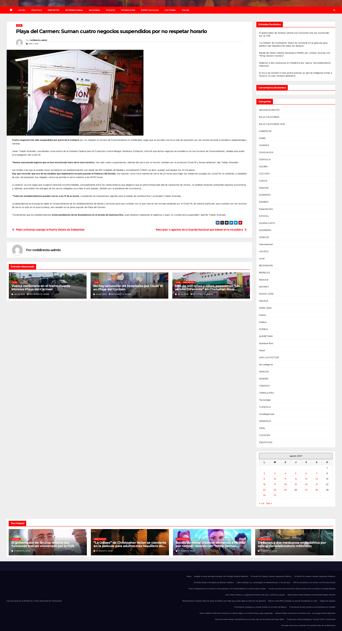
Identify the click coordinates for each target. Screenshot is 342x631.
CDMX (262, 138)
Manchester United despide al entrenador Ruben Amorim (311, 595)
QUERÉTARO (266, 336)
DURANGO (265, 194)
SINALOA (264, 371)
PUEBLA (263, 329)
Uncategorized (266, 414)
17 (275, 484)
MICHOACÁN (266, 265)
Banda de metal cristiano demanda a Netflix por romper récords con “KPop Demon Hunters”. (210, 546)
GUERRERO (265, 230)
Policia (110, 10)
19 (296, 484)
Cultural (170, 10)
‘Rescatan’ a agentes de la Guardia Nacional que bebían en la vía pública (199, 229)
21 (317, 484)
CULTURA (264, 173)
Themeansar (56, 601)
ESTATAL (264, 216)
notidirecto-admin (38, 40)
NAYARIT (264, 286)
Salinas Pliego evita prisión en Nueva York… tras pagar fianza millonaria (305, 613)
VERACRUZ (265, 421)
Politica (37, 10)
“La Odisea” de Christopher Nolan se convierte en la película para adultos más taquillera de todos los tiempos (130, 546)
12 (296, 479)
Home (189, 576)
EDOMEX (264, 202)
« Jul (261, 503)
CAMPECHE (265, 131)
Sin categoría (266, 364)
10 (275, 479)
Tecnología (128, 10)
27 (306, 489)
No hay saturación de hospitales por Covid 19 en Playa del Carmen (128, 287)
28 (316, 489)
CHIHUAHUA (266, 152)
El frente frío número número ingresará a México (271, 576)
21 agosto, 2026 (22, 551)
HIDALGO (264, 237)
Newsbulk (44, 601)
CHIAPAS (264, 145)
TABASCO (264, 385)
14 (317, 479)
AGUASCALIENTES (269, 110)
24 (275, 489)
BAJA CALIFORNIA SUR (272, 124)
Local (22, 10)
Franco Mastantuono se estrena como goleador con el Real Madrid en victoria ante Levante (227, 589)
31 (275, 495)
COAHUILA (265, 159)
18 (285, 484)
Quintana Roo (188, 282)
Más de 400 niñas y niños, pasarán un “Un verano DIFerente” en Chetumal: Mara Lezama (207, 289)
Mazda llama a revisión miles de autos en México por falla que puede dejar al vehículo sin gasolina (224, 601)
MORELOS (264, 272)
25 (285, 489)
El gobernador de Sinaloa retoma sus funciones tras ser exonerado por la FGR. (43, 544)
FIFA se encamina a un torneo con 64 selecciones (314, 582)
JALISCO (264, 251)
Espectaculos (150, 10)
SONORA (264, 378)
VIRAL (262, 428)
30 (264, 495)
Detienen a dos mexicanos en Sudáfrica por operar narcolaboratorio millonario (292, 544)
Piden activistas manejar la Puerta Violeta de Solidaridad (50, 229)
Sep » (269, 503)
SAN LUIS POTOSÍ (269, 357)
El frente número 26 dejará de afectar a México (214, 582)
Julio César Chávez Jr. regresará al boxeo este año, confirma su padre (255, 595)
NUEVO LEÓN (266, 293)
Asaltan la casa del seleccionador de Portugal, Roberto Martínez (221, 576)
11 (285, 479)
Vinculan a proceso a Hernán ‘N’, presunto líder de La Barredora (308, 625)
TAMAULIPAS (266, 392)
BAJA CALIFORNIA (269, 117)
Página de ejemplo (327, 601)
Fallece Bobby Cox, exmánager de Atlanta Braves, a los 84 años (264, 582)
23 (264, 489)
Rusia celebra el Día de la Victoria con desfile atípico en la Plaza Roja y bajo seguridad (236, 613)
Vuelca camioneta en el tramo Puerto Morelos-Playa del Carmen (40, 287)
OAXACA (263, 301)
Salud (185, 10)
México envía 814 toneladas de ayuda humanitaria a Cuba (292, 601)
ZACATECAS (265, 442)
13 (306, 479)
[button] (334, 10)
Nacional (94, 10)
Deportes (53, 10)
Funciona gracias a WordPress (20, 601)
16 (264, 484)
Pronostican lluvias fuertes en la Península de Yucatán (312, 607)
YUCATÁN (264, 435)
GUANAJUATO (267, 223)
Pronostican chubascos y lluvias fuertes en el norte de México (260, 607)
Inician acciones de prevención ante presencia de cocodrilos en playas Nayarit (302, 589)
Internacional (74, 10)
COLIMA (263, 166)
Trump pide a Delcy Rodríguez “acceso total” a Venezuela (311, 619)
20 (306, 484)
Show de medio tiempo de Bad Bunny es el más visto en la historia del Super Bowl (249, 619)
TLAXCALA (265, 407)
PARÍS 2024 (265, 308)
